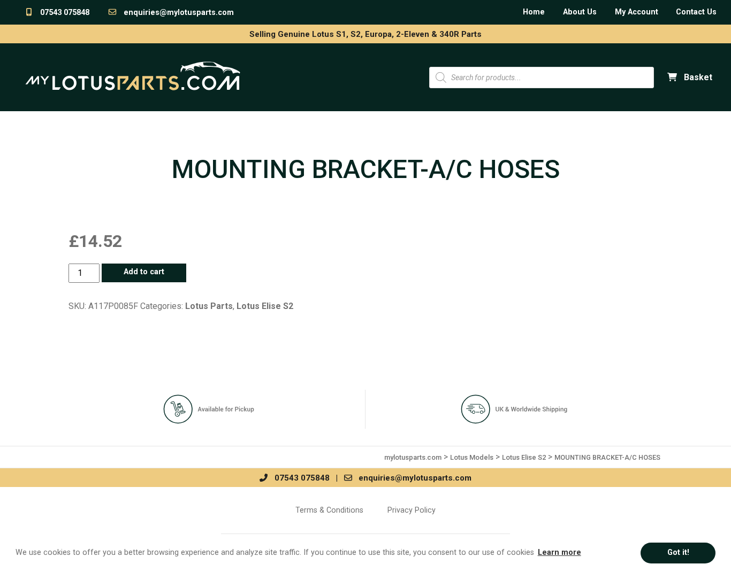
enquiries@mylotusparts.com (175, 12)
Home (534, 12)
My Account (636, 12)
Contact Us (696, 12)
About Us (580, 12)
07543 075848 (61, 12)
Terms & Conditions (329, 510)
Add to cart (144, 271)
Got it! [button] (678, 552)
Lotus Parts (209, 306)
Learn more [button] (559, 552)
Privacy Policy (411, 510)
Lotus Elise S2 (265, 306)
